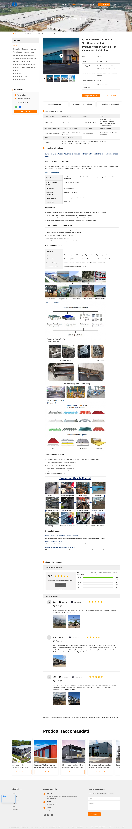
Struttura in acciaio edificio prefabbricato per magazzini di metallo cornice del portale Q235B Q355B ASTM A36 (106, 766)
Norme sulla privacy (13, 827)
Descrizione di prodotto (82, 104)
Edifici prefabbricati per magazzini (107, 717)
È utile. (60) (59, 606)
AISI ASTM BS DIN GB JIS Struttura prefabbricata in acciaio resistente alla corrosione (79, 766)
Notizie (14, 803)
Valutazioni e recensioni (109, 104)
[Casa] (14, 4)
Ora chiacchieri (104, 4)
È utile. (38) (59, 681)
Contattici (91, 4)
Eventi (82, 4)
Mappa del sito (25, 827)
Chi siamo (64, 4)
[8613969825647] (52, 815)
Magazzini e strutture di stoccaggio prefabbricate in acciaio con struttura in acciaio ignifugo (24, 766)
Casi (13, 806)
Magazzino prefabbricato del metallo (83, 717)
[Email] (19, 107)
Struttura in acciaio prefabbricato (60, 717)
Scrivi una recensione (60, 585)
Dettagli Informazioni (56, 104)
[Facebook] (48, 815)
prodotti (73, 4)
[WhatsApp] (15, 107)
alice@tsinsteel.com (23, 98)
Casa (55, 4)
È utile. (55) (59, 641)
